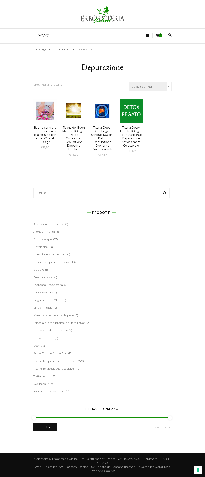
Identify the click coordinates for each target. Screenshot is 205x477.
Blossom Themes (122, 467)
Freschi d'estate (44, 277)
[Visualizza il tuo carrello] (158, 36)
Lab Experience (44, 292)
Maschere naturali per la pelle (53, 315)
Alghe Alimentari (44, 231)
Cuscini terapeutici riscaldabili (53, 262)
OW (60, 467)
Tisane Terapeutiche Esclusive (53, 368)
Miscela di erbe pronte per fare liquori (59, 323)
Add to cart (45, 116)
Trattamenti (41, 376)
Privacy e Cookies (103, 471)
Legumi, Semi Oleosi (48, 300)
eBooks (38, 269)
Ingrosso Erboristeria (48, 285)
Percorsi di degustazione (50, 330)
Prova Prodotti (43, 338)
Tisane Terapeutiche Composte (55, 361)
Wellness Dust (43, 384)
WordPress (162, 467)
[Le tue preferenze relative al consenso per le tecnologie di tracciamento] (198, 470)
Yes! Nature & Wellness (49, 391)
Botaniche (40, 247)
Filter (45, 427)
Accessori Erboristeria (48, 224)
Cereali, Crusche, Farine (49, 254)
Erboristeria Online (65, 459)
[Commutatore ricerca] (170, 35)
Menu (43, 35)
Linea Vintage (43, 307)
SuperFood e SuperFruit (50, 353)
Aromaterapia (42, 239)
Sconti (37, 345)
